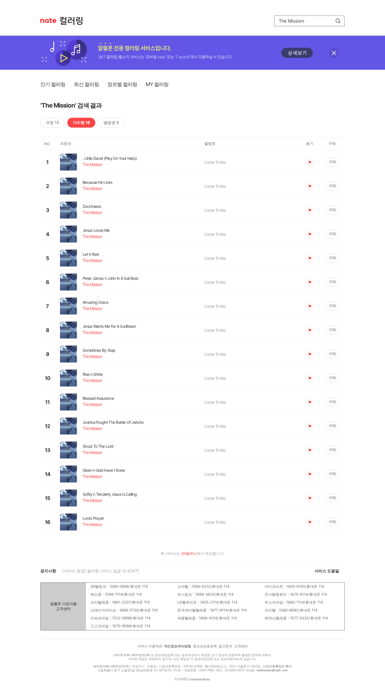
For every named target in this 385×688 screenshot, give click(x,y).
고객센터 (241, 646)
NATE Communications (194, 679)
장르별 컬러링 (122, 84)
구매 (332, 161)
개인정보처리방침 (177, 646)
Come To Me (214, 162)
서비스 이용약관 (150, 646)
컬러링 (74, 21)
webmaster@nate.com (271, 670)
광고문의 (225, 646)
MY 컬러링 (157, 84)
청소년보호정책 (205, 646)
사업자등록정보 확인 (277, 666)
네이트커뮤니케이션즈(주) (132, 655)
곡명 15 (52, 122)
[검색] (337, 21)
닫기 (334, 53)
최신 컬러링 (86, 84)
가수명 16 (81, 122)
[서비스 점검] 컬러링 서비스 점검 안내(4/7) (100, 570)
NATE (48, 20)
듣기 (310, 162)
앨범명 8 (111, 122)
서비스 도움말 (327, 570)
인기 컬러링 (52, 84)
